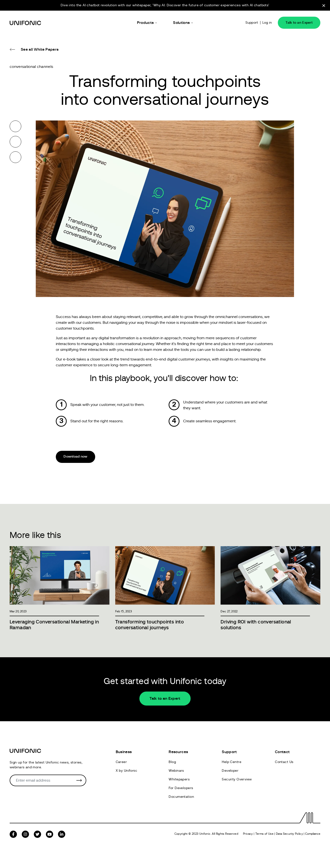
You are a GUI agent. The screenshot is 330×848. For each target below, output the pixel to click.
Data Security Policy (289, 833)
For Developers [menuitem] (181, 788)
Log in (267, 22)
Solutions (181, 23)
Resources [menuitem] (178, 752)
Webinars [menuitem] (176, 770)
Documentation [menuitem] (181, 797)
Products (145, 23)
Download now (75, 456)
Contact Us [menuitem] (284, 762)
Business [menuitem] (124, 752)
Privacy (248, 833)
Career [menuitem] (121, 762)
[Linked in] (15, 157)
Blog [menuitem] (172, 762)
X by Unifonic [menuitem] (126, 770)
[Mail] (15, 172)
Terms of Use (264, 833)
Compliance (312, 833)
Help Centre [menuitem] (231, 762)
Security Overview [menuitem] (237, 779)
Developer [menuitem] (230, 770)
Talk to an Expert (299, 22)
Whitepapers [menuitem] (179, 779)
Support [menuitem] (229, 752)
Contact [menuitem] (282, 752)
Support (251, 22)
